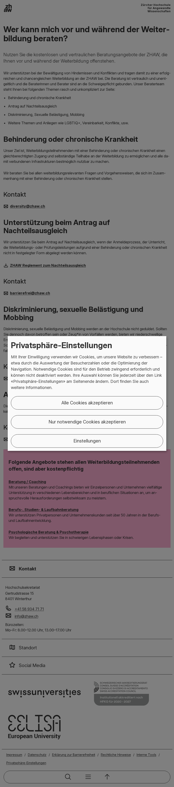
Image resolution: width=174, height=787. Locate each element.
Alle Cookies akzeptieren (87, 403)
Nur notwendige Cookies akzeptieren (87, 422)
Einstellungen (87, 441)
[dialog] (87, 393)
